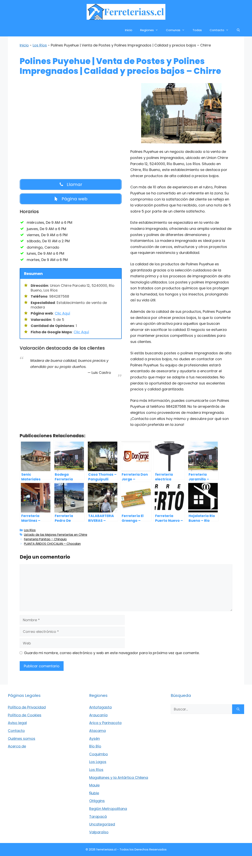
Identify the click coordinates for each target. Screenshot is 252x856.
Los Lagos (97, 761)
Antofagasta (100, 707)
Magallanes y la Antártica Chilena (118, 777)
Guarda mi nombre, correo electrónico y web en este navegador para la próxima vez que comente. (111, 652)
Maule (94, 785)
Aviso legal (17, 722)
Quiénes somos (21, 738)
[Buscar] (238, 709)
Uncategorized (102, 824)
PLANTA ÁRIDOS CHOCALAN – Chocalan (52, 544)
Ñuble (94, 793)
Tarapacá (98, 816)
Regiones (147, 30)
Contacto (217, 30)
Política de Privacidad (27, 707)
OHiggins (97, 800)
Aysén (94, 738)
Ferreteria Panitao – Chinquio (45, 539)
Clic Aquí (62, 313)
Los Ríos (40, 45)
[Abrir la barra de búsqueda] (238, 30)
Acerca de (17, 746)
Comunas (173, 30)
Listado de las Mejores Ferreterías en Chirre (55, 535)
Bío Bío (95, 746)
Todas (197, 30)
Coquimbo (98, 754)
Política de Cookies (24, 715)
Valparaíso (98, 832)
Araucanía (98, 715)
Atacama (97, 730)
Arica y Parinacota (105, 722)
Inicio (128, 30)
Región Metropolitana (108, 808)
